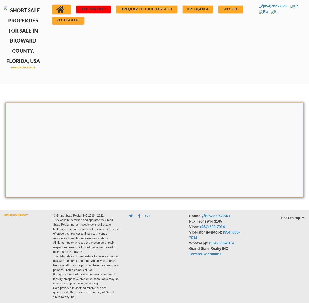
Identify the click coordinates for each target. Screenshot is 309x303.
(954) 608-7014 (212, 227)
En (296, 6)
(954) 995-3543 (275, 6)
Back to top (291, 218)
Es (276, 12)
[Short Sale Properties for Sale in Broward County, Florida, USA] (23, 41)
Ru (265, 12)
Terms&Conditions (205, 254)
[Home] (61, 9)
